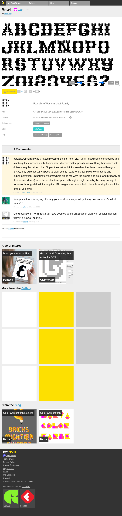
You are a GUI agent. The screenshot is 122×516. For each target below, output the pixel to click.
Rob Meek (28, 481)
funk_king (8, 14)
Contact (6, 478)
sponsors (26, 487)
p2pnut (25, 207)
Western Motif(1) (41, 135)
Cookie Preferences (11, 465)
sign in (11, 229)
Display (37, 123)
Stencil (46, 123)
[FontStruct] (3, 4)
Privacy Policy (9, 462)
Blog (18, 405)
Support (74, 3)
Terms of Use (8, 459)
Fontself (23, 506)
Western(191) (55, 135)
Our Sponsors (9, 475)
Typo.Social (11, 456)
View (111, 82)
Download (11, 92)
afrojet (25, 221)
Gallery (32, 3)
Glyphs (7, 505)
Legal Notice (8, 468)
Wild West (38, 129)
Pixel (72, 82)
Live (52, 3)
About (5, 472)
